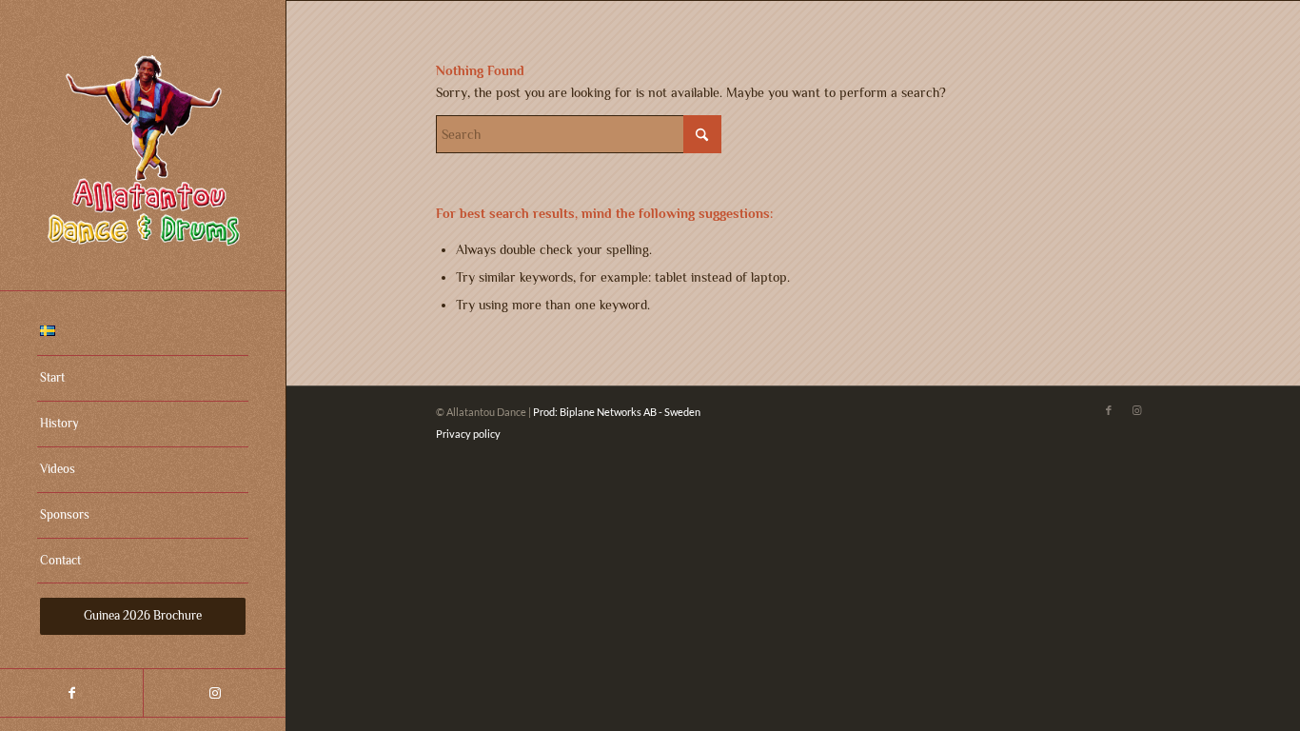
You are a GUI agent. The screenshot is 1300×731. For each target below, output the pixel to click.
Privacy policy (468, 433)
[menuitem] (142, 333)
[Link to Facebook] (71, 693)
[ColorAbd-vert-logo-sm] (142, 145)
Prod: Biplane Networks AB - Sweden (616, 411)
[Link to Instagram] (214, 693)
